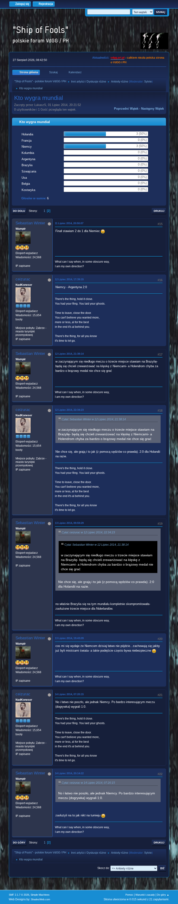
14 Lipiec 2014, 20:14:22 (69, 773)
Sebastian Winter (30, 223)
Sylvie (148, 81)
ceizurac (23, 279)
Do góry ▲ (163, 894)
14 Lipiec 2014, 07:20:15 (69, 694)
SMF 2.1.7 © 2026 (19, 894)
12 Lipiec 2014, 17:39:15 (69, 279)
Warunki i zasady (145, 894)
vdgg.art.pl (117, 57)
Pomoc (129, 894)
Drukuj (159, 211)
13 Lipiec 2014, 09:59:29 (69, 523)
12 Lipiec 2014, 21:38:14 (69, 353)
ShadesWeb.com (40, 899)
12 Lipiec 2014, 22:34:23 (69, 409)
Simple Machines (40, 894)
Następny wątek (152, 108)
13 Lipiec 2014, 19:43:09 (69, 638)
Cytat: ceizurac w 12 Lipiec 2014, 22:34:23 (88, 532)
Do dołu (19, 211)
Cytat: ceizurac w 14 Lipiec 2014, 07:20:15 (88, 782)
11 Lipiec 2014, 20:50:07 (69, 223)
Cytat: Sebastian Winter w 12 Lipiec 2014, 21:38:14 (94, 419)
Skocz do (103, 868)
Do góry (19, 842)
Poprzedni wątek (126, 108)
